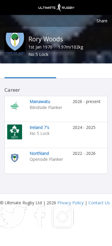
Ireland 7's (39, 127)
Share (102, 21)
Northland (39, 153)
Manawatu (40, 101)
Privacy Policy (70, 202)
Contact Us (99, 202)
